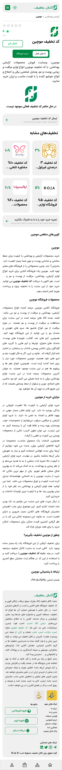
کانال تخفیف (37, 753)
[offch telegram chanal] (55, 747)
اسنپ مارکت (51, 632)
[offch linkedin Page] (42, 747)
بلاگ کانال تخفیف (50, 731)
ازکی (20, 632)
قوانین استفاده (51, 716)
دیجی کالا (40, 623)
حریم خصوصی (51, 720)
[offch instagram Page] (50, 747)
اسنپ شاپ (38, 632)
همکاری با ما (52, 727)
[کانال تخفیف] (45, 7)
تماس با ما (53, 712)
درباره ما (54, 708)
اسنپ (29, 623)
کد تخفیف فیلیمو (19, 628)
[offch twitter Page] (46, 747)
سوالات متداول (51, 723)
